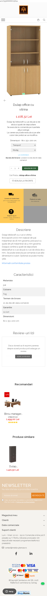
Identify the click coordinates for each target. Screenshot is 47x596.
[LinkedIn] (31, 554)
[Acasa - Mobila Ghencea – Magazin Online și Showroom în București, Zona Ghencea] (23, 9)
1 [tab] (23, 94)
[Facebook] (16, 554)
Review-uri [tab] (23, 333)
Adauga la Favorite (23, 181)
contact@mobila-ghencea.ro (16, 548)
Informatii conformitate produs (16, 263)
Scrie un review (23, 356)
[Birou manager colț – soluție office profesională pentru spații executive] (12, 401)
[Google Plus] (23, 554)
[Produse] (3, 20)
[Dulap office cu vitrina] (23, 60)
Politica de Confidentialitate (25, 502)
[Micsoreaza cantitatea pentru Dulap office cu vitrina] (11, 168)
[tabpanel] (23, 60)
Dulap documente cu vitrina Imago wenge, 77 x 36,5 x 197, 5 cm (13, 466)
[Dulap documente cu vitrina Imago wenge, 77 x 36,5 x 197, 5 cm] (12, 454)
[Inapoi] (4, 100)
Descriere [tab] (23, 230)
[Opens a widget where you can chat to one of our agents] (9, 592)
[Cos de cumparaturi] (38, 19)
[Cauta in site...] (44, 19)
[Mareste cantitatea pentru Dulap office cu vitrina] (18, 168)
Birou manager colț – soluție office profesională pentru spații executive (12, 413)
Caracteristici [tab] (23, 275)
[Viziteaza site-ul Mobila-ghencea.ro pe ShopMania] (24, 593)
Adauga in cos (30, 168)
